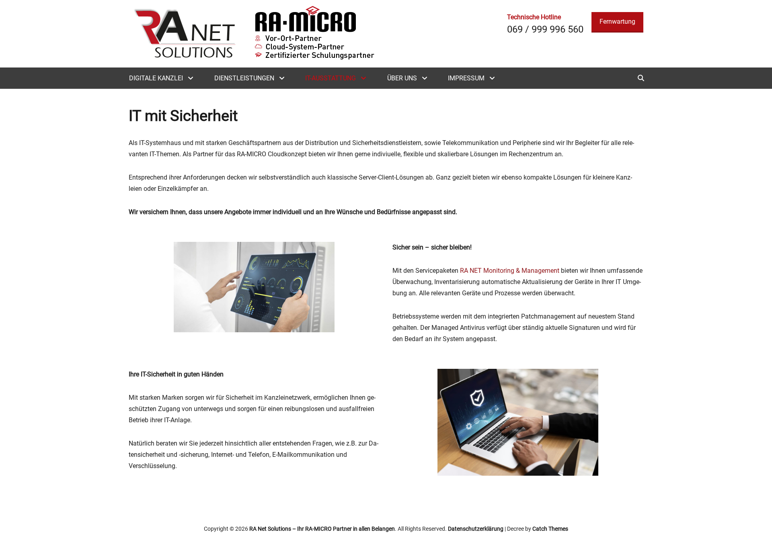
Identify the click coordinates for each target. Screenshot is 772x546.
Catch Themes (550, 529)
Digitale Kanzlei (156, 78)
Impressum (466, 78)
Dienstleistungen (244, 78)
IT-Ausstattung (330, 78)
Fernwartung (617, 21)
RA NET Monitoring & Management (509, 270)
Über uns (402, 78)
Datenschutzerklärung (475, 529)
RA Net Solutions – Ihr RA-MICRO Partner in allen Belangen (322, 529)
